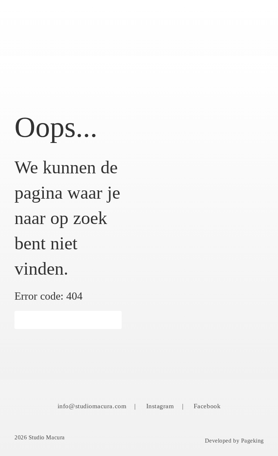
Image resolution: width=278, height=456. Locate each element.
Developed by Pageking (234, 441)
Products (105, 18)
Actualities (193, 18)
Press (238, 18)
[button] (68, 320)
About (147, 18)
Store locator (114, 37)
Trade (165, 37)
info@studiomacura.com (92, 406)
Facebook (207, 406)
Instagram (160, 406)
